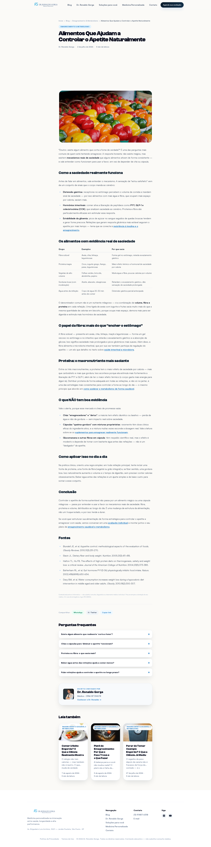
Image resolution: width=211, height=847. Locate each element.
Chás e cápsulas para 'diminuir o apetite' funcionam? (105, 643)
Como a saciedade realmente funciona (91, 173)
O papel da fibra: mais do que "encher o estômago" (101, 325)
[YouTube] (170, 815)
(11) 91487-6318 (141, 814)
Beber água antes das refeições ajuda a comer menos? (105, 662)
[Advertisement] (105, 69)
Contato (153, 5)
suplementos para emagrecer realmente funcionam (101, 432)
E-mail (136, 818)
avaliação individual (118, 522)
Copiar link (106, 612)
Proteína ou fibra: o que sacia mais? (105, 653)
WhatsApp (78, 612)
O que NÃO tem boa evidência (83, 400)
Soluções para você (108, 5)
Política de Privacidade (49, 839)
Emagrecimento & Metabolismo (85, 21)
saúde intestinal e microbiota (119, 349)
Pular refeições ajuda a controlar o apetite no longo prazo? (105, 672)
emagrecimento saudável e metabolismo (89, 526)
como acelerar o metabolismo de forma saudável (109, 388)
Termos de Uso (67, 839)
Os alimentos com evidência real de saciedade (97, 241)
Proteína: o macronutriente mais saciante (94, 361)
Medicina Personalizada (133, 5)
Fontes (64, 538)
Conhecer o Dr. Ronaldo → (89, 700)
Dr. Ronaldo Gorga (85, 5)
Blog (70, 5)
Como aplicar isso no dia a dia (83, 457)
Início (61, 21)
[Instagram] (164, 815)
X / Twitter (92, 612)
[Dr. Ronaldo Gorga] (45, 5)
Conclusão (67, 492)
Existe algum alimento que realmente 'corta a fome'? (105, 634)
